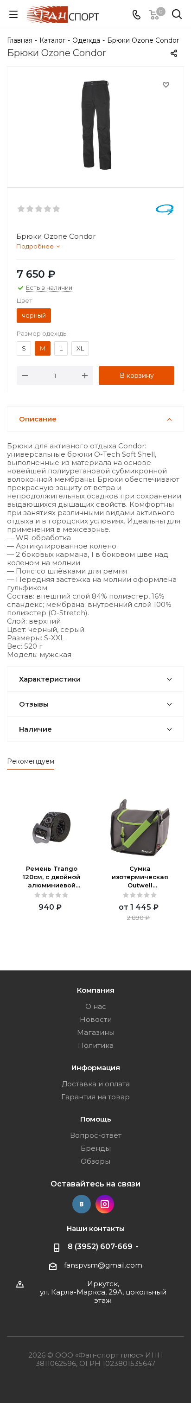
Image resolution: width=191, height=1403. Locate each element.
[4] (48, 209)
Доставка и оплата (96, 1083)
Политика (96, 1045)
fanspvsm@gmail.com (103, 1265)
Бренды (96, 1148)
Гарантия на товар (95, 1096)
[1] (21, 209)
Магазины (96, 1032)
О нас (95, 1006)
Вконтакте (81, 1204)
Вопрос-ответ (95, 1135)
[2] (30, 209)
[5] (56, 209)
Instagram (105, 1204)
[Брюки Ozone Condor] (95, 125)
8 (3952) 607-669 (100, 1246)
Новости (96, 1019)
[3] (39, 209)
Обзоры (95, 1161)
